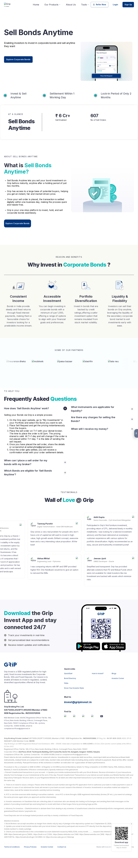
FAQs (66, 683)
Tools (84, 4)
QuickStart (68, 673)
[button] (35, 408)
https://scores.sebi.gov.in (56, 837)
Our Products (51, 4)
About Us (71, 4)
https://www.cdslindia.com (63, 834)
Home (36, 4)
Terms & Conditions (12, 847)
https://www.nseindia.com (89, 834)
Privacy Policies (30, 847)
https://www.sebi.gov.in (17, 834)
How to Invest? (98, 673)
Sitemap (70, 837)
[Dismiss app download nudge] (131, 824)
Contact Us (61, 847)
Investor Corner (118, 678)
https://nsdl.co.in (39, 834)
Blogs (114, 673)
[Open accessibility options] (136, 433)
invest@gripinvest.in (78, 702)
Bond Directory (70, 678)
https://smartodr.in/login (24, 837)
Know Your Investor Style (74, 688)
